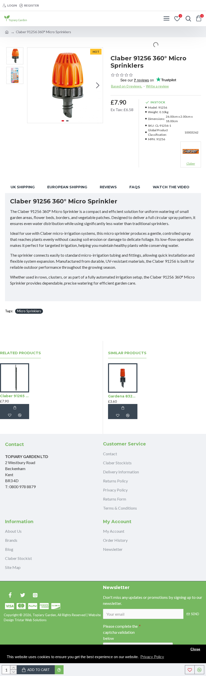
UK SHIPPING (23, 187)
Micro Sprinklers (29, 311)
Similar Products (127, 353)
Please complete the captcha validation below (120, 632)
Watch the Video (171, 187)
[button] (32, 85)
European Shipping (67, 187)
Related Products (20, 353)
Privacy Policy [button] (152, 657)
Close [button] (195, 649)
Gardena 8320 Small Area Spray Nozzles (122, 396)
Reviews (108, 187)
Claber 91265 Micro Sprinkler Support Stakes (14, 396)
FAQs (134, 187)
